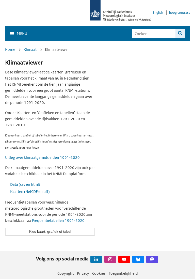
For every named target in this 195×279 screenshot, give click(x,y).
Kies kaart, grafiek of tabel (50, 231)
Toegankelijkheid (123, 273)
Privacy (83, 273)
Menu (22, 33)
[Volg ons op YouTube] (124, 259)
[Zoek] (180, 33)
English (158, 12)
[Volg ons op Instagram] (110, 259)
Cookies (98, 273)
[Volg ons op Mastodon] (152, 259)
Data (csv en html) (25, 184)
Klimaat (30, 49)
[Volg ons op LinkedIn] (96, 259)
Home (10, 49)
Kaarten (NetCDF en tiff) (30, 191)
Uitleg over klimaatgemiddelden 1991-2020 (42, 157)
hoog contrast (179, 12)
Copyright (65, 273)
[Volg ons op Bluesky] (138, 259)
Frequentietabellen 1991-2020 (58, 220)
